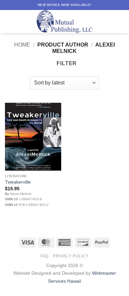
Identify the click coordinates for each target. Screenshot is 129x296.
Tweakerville (18, 182)
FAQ (44, 256)
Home (22, 45)
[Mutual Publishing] (64, 21)
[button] (9, 21)
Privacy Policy (71, 256)
